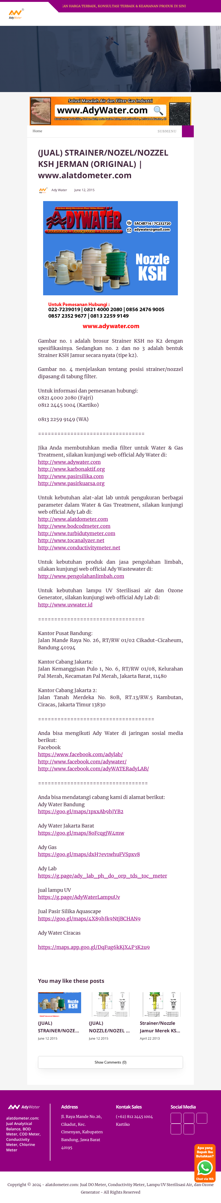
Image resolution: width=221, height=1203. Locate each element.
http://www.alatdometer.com (73, 519)
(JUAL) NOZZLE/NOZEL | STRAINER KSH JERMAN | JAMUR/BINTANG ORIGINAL (108, 1027)
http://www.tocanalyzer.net (71, 540)
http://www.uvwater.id (65, 605)
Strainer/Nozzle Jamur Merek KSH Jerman (160, 1027)
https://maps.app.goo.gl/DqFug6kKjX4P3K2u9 (94, 947)
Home (37, 131)
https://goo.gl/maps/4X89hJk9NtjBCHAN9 (89, 919)
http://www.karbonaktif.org (71, 469)
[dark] (201, 19)
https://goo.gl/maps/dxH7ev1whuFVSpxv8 (89, 854)
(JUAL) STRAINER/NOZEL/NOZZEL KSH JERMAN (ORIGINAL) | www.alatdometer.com (59, 1027)
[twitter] (189, 1118)
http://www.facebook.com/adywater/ (82, 762)
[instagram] (201, 1118)
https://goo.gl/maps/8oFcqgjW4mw (81, 833)
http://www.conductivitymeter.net (79, 548)
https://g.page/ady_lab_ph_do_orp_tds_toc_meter (102, 876)
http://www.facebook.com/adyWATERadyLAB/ (93, 769)
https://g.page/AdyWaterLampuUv (79, 897)
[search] (192, 19)
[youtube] (189, 1129)
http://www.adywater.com (69, 462)
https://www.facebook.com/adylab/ (80, 754)
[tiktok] (176, 1129)
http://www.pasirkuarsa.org (71, 483)
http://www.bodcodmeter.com (74, 526)
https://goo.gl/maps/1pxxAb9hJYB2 (80, 811)
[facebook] (176, 1118)
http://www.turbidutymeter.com (76, 533)
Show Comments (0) (110, 1062)
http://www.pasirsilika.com (71, 476)
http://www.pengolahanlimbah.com (81, 576)
